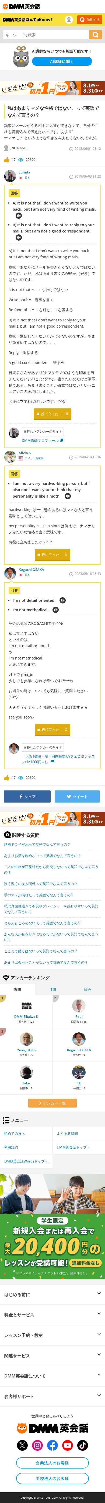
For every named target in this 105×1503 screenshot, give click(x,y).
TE (79, 1083)
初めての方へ (14, 1133)
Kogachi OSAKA (79, 1050)
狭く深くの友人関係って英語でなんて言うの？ (41, 883)
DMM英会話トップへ (73, 1147)
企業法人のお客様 (52, 1462)
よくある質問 (67, 1133)
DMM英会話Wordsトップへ (26, 1161)
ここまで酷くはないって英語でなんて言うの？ (41, 951)
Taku (26, 1083)
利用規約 (11, 1147)
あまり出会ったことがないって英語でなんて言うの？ (46, 962)
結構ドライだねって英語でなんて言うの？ (37, 844)
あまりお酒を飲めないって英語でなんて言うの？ (42, 855)
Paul (79, 1017)
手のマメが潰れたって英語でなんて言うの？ (39, 895)
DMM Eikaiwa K (26, 1017)
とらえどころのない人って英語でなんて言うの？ (42, 923)
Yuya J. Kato (26, 1050)
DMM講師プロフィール (40, 440)
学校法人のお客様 (52, 1478)
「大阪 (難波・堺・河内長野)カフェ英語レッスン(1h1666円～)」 (58, 759)
